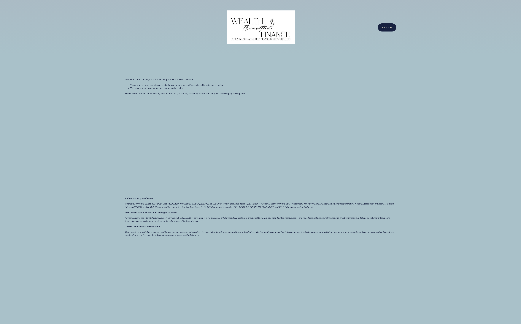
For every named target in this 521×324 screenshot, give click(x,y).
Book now (387, 27)
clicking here (167, 93)
